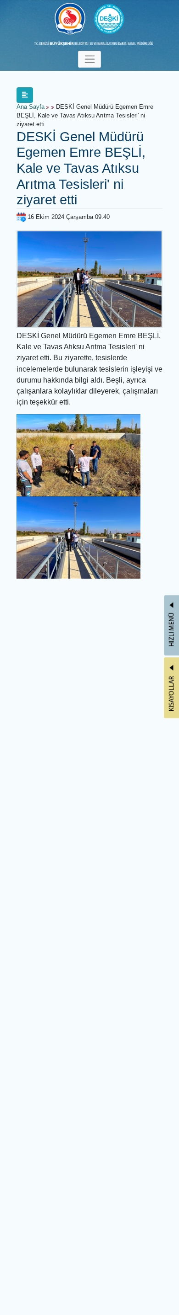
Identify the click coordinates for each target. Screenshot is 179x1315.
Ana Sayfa (31, 107)
